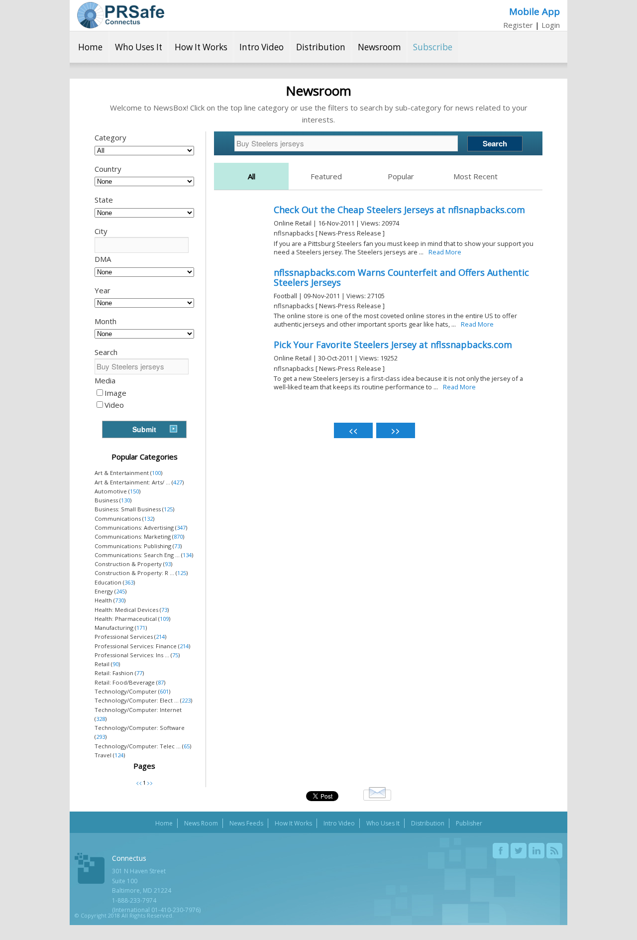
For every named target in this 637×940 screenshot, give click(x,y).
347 (181, 527)
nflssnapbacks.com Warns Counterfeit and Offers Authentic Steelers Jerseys (401, 277)
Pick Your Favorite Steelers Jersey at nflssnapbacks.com (393, 345)
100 (156, 472)
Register (518, 25)
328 (100, 718)
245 (120, 591)
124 (118, 755)
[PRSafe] (120, 15)
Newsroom (379, 47)
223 (186, 700)
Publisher (469, 823)
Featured (326, 176)
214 (160, 636)
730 (119, 600)
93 (168, 564)
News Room (201, 823)
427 (177, 482)
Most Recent (475, 176)
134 (187, 555)
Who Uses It (138, 47)
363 (128, 582)
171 (140, 627)
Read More (444, 251)
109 (164, 618)
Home (90, 47)
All (251, 176)
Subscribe (432, 47)
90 (115, 664)
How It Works (201, 47)
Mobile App (534, 11)
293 (100, 736)
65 (187, 746)
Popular (401, 176)
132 (148, 518)
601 (164, 691)
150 (134, 491)
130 (125, 500)
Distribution (320, 47)
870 (178, 536)
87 (161, 682)
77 (139, 673)
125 (168, 509)
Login (550, 25)
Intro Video (261, 47)
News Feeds (246, 823)
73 (177, 546)
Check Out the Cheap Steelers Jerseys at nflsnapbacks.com (399, 210)
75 (175, 655)
